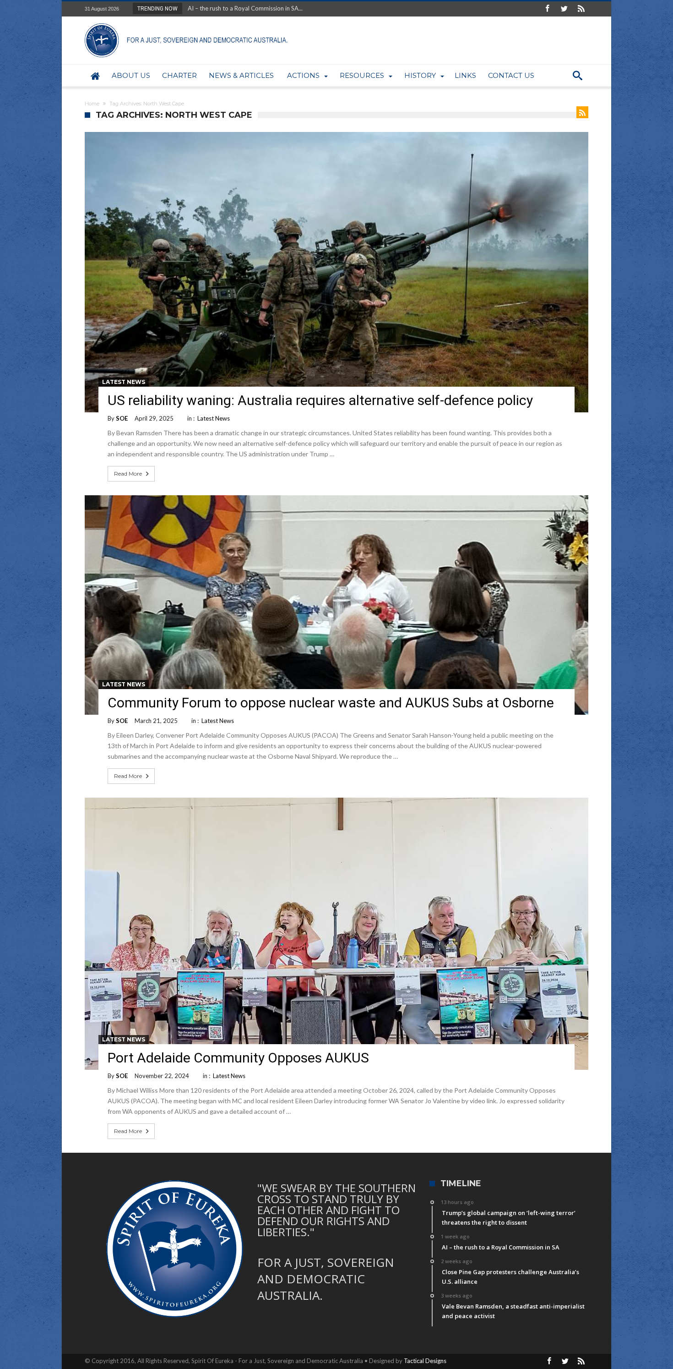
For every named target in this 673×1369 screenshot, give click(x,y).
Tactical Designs (425, 1360)
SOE (122, 418)
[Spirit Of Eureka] (188, 23)
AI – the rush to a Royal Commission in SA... (243, 8)
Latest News (123, 381)
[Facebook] (547, 8)
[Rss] (581, 8)
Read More (128, 473)
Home (92, 103)
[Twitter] (564, 8)
